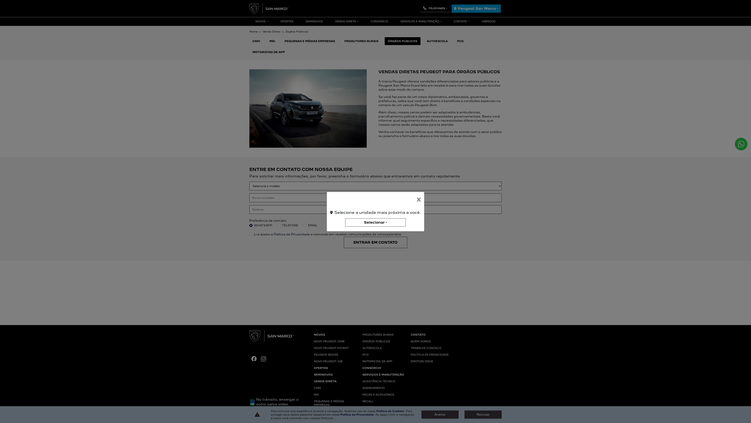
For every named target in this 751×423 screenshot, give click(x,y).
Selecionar (374, 222)
